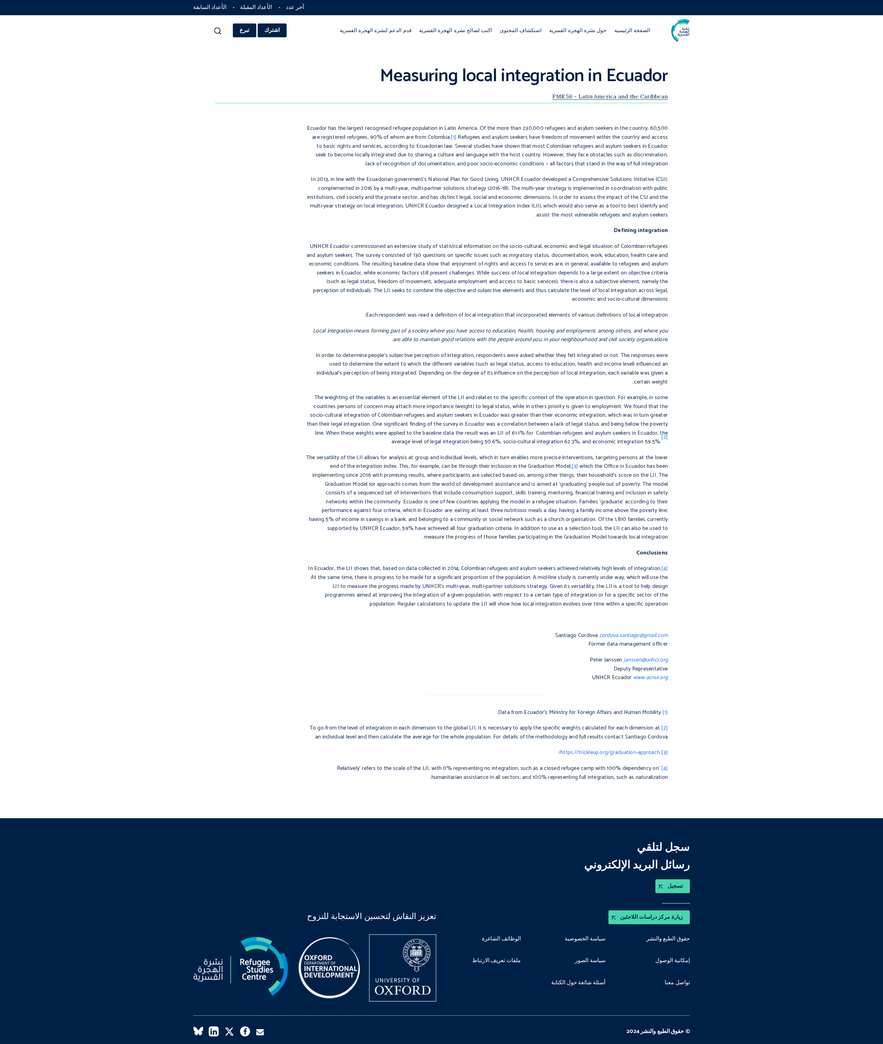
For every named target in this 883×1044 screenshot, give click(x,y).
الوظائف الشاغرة (501, 939)
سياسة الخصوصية (585, 939)
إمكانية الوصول (672, 961)
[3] (575, 466)
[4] (664, 568)
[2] (664, 728)
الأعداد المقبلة (256, 7)
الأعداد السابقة (209, 7)
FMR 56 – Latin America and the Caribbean (610, 96)
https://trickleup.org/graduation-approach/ (609, 752)
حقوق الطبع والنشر (668, 939)
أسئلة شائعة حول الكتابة (578, 983)
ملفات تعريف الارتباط (496, 961)
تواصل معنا (677, 983)
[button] (217, 32)
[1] (453, 137)
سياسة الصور (590, 961)
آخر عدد (295, 7)
